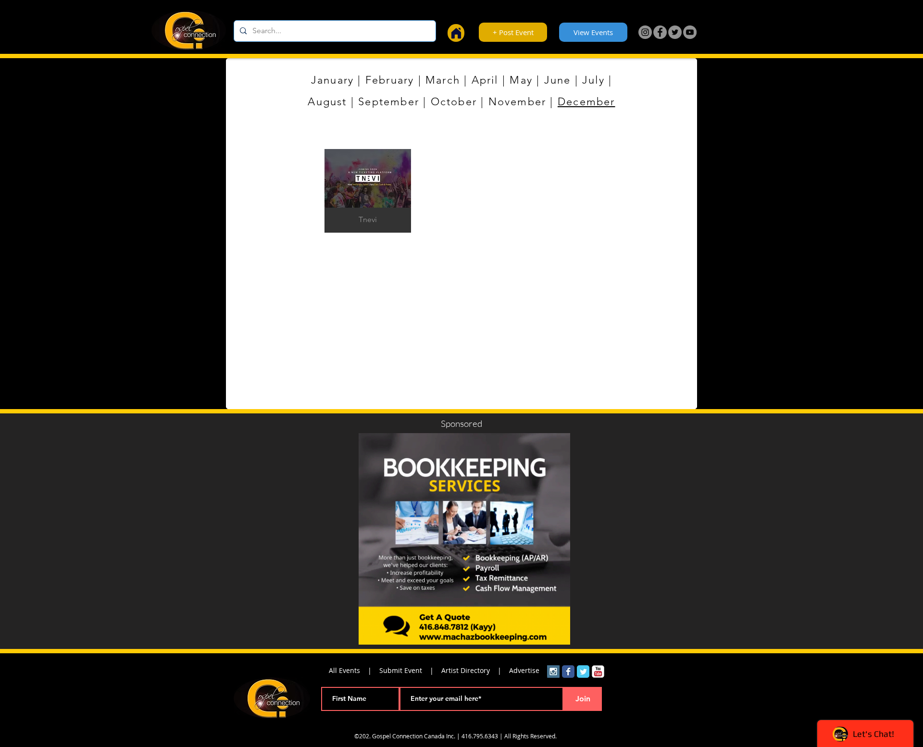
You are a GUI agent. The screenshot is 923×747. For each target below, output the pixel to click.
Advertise (524, 670)
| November (511, 101)
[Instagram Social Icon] (553, 671)
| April (479, 80)
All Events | (354, 670)
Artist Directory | (475, 670)
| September (383, 101)
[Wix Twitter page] (583, 671)
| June (552, 80)
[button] (367, 191)
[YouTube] (690, 32)
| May (516, 80)
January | (338, 80)
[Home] (456, 33)
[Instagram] (645, 32)
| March (437, 80)
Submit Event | (410, 670)
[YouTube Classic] (598, 671)
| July (587, 80)
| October (448, 101)
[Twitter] (675, 32)
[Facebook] (660, 32)
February (389, 80)
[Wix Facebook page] (568, 671)
